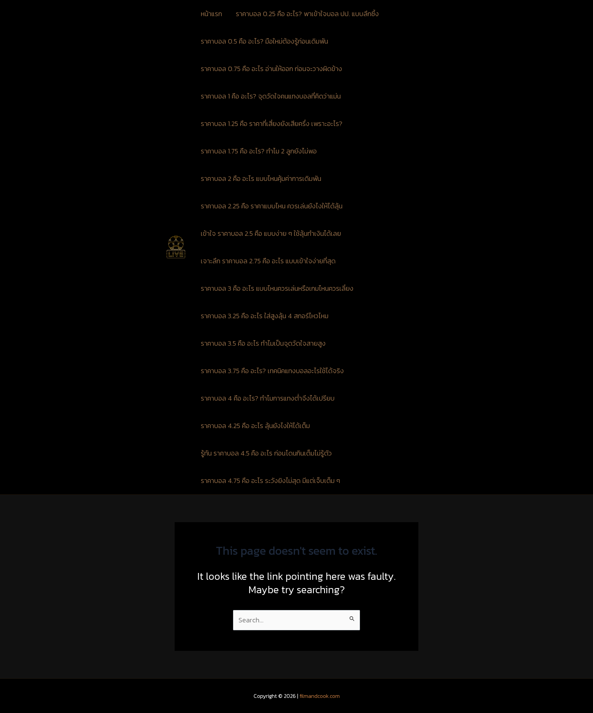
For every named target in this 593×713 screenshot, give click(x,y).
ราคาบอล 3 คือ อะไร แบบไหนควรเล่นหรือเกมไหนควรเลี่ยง (277, 288)
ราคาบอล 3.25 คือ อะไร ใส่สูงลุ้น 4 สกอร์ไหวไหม (264, 316)
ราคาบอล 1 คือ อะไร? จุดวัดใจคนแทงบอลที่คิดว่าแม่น (271, 96)
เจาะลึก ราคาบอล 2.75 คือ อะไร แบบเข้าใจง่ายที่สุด (268, 261)
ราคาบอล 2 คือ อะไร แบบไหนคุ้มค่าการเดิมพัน (261, 178)
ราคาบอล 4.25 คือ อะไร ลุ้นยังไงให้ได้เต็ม (255, 426)
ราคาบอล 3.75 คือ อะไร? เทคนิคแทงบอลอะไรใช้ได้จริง (272, 371)
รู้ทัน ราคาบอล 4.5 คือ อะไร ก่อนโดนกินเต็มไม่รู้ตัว (266, 453)
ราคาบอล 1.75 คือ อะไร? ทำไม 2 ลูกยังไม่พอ (259, 151)
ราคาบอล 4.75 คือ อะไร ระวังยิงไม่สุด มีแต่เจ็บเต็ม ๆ (270, 480)
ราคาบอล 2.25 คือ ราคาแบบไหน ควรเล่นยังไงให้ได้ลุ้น (271, 206)
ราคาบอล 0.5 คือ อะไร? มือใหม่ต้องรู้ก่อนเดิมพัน (264, 41)
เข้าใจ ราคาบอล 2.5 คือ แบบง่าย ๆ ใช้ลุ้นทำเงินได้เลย (271, 233)
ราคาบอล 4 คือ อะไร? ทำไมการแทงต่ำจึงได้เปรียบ (268, 398)
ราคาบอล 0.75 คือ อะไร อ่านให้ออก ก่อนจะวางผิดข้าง (272, 69)
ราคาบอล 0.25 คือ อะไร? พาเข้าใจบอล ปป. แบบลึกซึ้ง (308, 14)
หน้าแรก (211, 14)
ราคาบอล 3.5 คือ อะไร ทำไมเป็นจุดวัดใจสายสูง (263, 343)
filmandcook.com (320, 696)
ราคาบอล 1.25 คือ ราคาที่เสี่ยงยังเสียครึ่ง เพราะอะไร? (271, 123)
